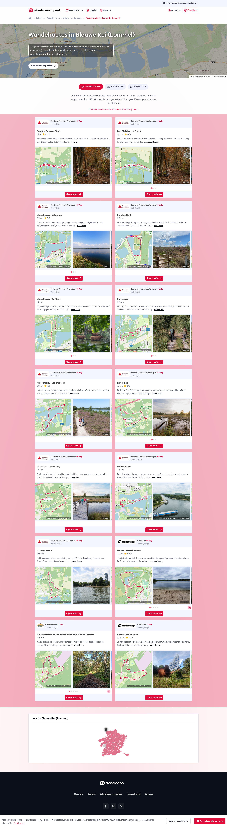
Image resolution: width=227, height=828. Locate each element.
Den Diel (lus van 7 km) (48, 131)
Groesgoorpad (44, 550)
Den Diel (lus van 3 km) (129, 131)
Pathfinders (117, 86)
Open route (72, 194)
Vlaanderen (52, 18)
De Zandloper (124, 466)
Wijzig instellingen (178, 820)
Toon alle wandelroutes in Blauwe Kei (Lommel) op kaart (113, 109)
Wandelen (74, 10)
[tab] (152, 188)
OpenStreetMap (205, 76)
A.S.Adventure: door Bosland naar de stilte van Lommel (65, 634)
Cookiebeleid (19, 823)
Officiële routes (92, 86)
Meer (106, 10)
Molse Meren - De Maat (48, 299)
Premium (192, 10)
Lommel (77, 18)
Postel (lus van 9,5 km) (48, 466)
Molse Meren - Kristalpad (49, 215)
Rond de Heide (124, 215)
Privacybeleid (134, 793)
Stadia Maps (195, 76)
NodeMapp (223, 76)
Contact (91, 793)
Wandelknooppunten (42, 65)
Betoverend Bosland (127, 634)
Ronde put (122, 382)
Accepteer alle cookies (211, 820)
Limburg (65, 18)
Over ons (78, 793)
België (39, 18)
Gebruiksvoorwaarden (111, 793)
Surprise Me (139, 86)
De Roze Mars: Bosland (129, 550)
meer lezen (73, 142)
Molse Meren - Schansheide (51, 382)
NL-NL (174, 10)
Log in (93, 10)
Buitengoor (123, 299)
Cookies (149, 793)
